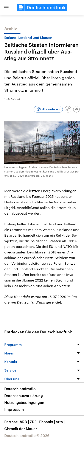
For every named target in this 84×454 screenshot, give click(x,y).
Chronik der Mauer (20, 428)
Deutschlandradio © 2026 (27, 435)
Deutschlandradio (20, 388)
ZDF (34, 421)
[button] (6, 7)
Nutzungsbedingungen (24, 402)
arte (60, 421)
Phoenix (47, 421)
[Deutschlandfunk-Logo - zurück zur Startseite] (42, 7)
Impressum (14, 409)
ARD (24, 421)
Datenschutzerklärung (23, 395)
